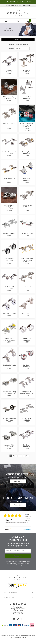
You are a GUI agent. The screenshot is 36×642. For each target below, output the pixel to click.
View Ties (18, 505)
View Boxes (18, 481)
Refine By (18, 39)
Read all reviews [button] (27, 529)
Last (27, 455)
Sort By (11, 48)
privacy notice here (18, 563)
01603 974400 (24, 5)
